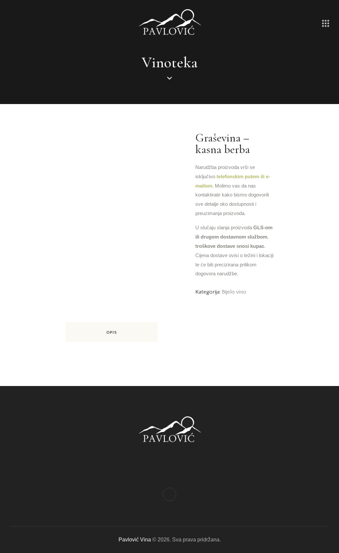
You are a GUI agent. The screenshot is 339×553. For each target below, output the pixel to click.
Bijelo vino (234, 292)
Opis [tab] (111, 332)
